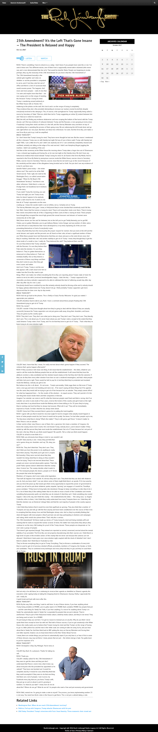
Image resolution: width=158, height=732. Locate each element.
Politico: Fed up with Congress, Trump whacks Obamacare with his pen (44, 708)
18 (112, 69)
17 (107, 69)
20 (122, 69)
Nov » (107, 82)
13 (122, 64)
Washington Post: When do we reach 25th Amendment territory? (42, 705)
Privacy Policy (81, 731)
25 (112, 73)
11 (112, 64)
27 (122, 73)
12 (117, 64)
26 (117, 73)
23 (102, 73)
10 (107, 64)
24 (107, 73)
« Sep (102, 82)
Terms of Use (70, 731)
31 (107, 78)
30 (102, 78)
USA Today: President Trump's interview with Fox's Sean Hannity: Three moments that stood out (54, 711)
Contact (90, 731)
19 (117, 69)
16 (102, 69)
